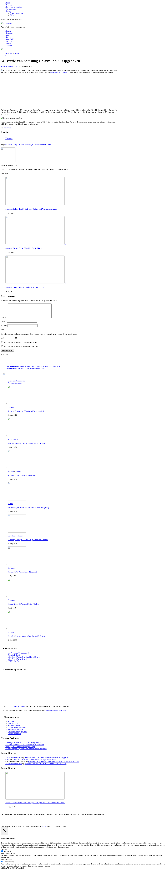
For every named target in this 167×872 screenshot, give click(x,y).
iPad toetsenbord (14, 725)
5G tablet (8, 145)
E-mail (4, 325)
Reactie (4, 317)
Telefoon (8, 41)
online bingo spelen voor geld (55, 710)
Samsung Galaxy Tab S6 (59, 72)
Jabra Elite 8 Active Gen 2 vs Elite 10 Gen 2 (24, 657)
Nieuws (8, 31)
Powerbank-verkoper (15, 730)
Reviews (8, 45)
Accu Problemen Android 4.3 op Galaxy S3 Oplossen (27, 636)
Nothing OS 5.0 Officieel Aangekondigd (22, 475)
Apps (7, 35)
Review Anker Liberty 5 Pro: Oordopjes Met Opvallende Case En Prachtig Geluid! (35, 803)
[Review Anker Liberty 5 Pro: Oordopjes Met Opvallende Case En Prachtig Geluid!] (35, 799)
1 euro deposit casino (17, 706)
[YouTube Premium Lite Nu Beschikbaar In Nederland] (17, 436)
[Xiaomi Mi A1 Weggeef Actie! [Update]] (17, 564)
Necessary (7, 851)
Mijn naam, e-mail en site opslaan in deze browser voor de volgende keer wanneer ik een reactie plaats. (40, 334)
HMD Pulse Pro (13, 661)
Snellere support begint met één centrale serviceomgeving (28, 508)
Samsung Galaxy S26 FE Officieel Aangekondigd (26, 411)
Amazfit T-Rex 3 (14, 655)
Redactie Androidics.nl (9, 66)
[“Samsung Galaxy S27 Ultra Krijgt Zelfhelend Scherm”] (17, 532)
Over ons (8, 5)
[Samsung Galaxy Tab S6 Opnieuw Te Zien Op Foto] (35, 283)
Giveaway (11, 568)
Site (2, 330)
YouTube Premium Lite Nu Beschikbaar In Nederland (27, 443)
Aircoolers (11, 721)
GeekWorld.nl (13, 723)
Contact (8, 11)
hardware (7, 128)
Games (7, 37)
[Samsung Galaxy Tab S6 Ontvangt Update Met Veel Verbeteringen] (35, 204)
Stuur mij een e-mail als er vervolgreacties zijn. (20, 342)
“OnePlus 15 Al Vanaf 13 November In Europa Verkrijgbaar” (47, 757)
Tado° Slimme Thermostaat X (18, 653)
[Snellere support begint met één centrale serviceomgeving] (17, 500)
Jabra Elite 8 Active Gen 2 (17, 659)
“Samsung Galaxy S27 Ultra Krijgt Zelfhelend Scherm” (28, 540)
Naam (4, 321)
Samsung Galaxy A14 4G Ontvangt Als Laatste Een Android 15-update (53, 762)
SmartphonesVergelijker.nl (17, 732)
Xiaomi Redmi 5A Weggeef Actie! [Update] (23, 604)
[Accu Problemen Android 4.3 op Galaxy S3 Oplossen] (17, 628)
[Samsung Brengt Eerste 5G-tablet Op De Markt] (35, 244)
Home (7, 3)
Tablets (8, 43)
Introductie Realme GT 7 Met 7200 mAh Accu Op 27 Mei (45, 764)
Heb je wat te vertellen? (13, 7)
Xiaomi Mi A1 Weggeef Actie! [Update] (22, 572)
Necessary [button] (4, 849)
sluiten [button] (65, 826)
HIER (44, 826)
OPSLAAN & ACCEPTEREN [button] (12, 868)
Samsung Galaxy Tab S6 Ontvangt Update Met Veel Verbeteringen (31, 209)
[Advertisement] (59, 91)
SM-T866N (47, 145)
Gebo (7, 760)
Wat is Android (10, 9)
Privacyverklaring (16, 13)
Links (12, 15)
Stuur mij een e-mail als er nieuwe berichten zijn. (21, 346)
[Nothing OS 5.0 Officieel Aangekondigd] (17, 468)
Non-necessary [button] (6, 859)
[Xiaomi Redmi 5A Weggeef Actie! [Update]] (17, 596)
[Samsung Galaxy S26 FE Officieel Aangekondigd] (17, 403)
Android (11, 472)
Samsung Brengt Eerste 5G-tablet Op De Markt (23, 248)
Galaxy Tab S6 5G (18, 145)
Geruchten (9, 33)
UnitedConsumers (14, 734)
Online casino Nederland (17, 728)
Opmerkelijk (9, 39)
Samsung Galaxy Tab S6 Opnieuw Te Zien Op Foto (25, 287)
